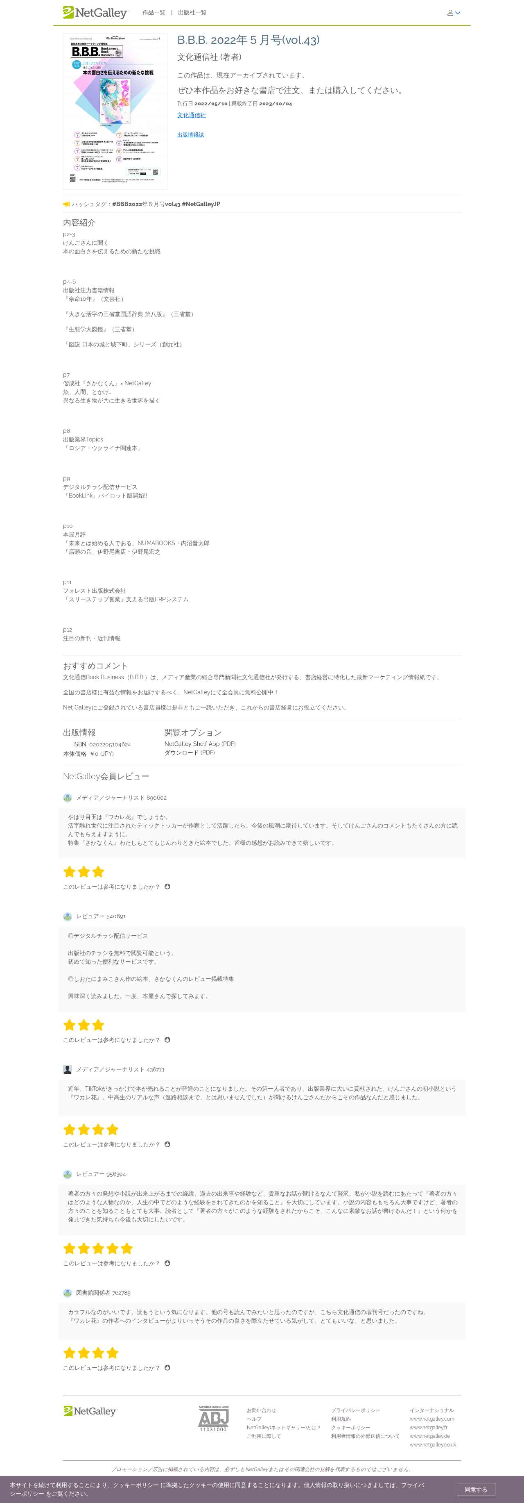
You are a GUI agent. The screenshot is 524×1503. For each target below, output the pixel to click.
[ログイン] (454, 12)
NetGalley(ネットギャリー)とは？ (284, 1427)
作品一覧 (153, 12)
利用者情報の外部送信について (365, 1436)
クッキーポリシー (350, 1427)
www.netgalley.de (430, 1436)
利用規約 (341, 1419)
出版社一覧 (192, 12)
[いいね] (167, 886)
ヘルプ (254, 1419)
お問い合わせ (261, 1410)
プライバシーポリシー (355, 1410)
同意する (476, 1489)
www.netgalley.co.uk (433, 1445)
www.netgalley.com (432, 1419)
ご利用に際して (264, 1436)
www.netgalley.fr (428, 1427)
